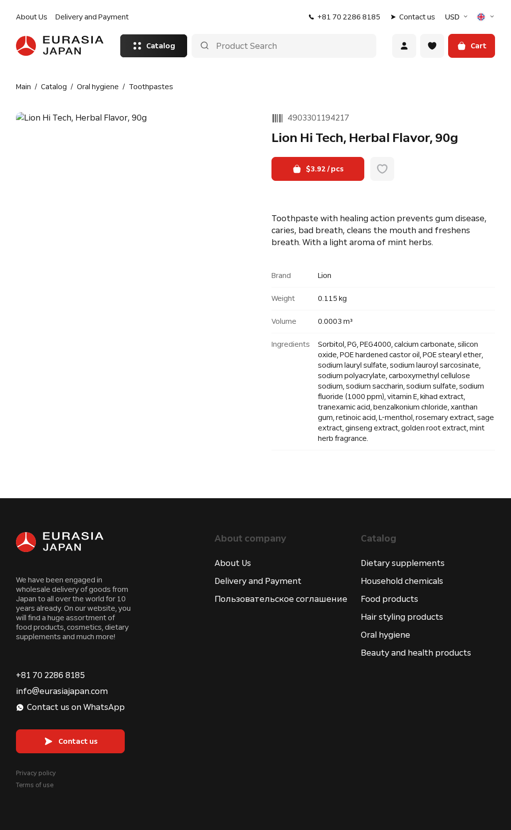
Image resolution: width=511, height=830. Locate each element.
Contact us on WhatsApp (76, 707)
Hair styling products (402, 617)
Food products (389, 599)
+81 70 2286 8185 (348, 16)
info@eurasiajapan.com (62, 691)
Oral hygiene (385, 635)
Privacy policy (36, 773)
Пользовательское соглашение (281, 599)
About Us (31, 16)
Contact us (417, 16)
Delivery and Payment (92, 16)
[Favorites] (432, 46)
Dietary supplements (403, 563)
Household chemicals (402, 581)
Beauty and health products (416, 653)
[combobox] (457, 17)
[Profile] (404, 46)
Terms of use (34, 785)
